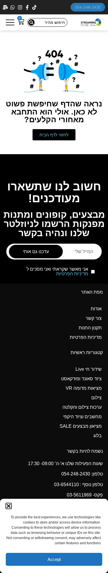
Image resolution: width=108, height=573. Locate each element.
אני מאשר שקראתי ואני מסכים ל (57, 271)
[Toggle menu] (10, 22)
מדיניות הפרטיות (72, 273)
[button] (9, 506)
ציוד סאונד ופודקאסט (81, 378)
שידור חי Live (88, 369)
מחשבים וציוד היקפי (82, 416)
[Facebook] (28, 7)
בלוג (97, 435)
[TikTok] (35, 7)
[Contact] (6, 7)
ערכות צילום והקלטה (82, 407)
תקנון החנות (90, 327)
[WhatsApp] (13, 7)
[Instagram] (21, 7)
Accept (54, 559)
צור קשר (94, 318)
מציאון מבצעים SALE (81, 426)
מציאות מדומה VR (84, 388)
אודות (96, 308)
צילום (96, 397)
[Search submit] (31, 22)
